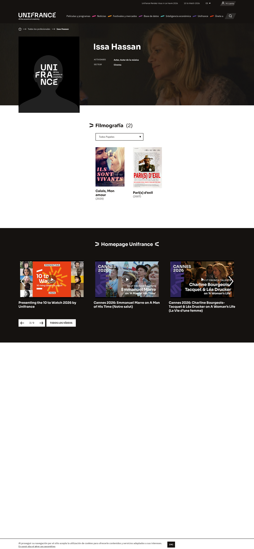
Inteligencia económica (178, 16)
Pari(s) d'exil (143, 193)
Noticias (101, 16)
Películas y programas (78, 16)
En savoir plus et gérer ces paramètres (37, 546)
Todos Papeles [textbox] (106, 136)
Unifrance (203, 16)
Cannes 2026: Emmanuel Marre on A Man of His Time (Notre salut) (52, 305)
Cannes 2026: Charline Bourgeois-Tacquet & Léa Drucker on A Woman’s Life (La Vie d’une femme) (127, 307)
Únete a (219, 16)
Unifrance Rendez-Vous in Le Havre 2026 (160, 3)
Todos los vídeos (61, 322)
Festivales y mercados (125, 16)
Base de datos (151, 16)
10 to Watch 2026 (192, 3)
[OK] (171, 544)
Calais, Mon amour (105, 193)
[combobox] (119, 137)
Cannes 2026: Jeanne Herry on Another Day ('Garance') (201, 305)
